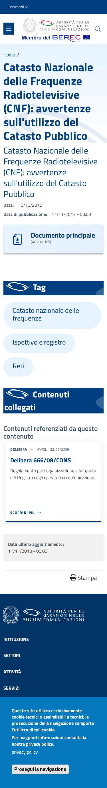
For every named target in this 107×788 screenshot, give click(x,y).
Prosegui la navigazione (40, 769)
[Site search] (97, 28)
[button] (19, 7)
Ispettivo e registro (39, 342)
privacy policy (25, 752)
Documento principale (63, 235)
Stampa (86, 577)
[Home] (56, 25)
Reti (18, 366)
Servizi (11, 687)
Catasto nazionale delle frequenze (46, 314)
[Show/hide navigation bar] (8, 28)
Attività (12, 671)
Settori (11, 655)
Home (9, 54)
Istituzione (16, 639)
